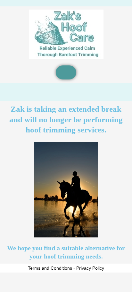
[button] (66, 72)
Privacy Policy (90, 268)
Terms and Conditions (50, 268)
